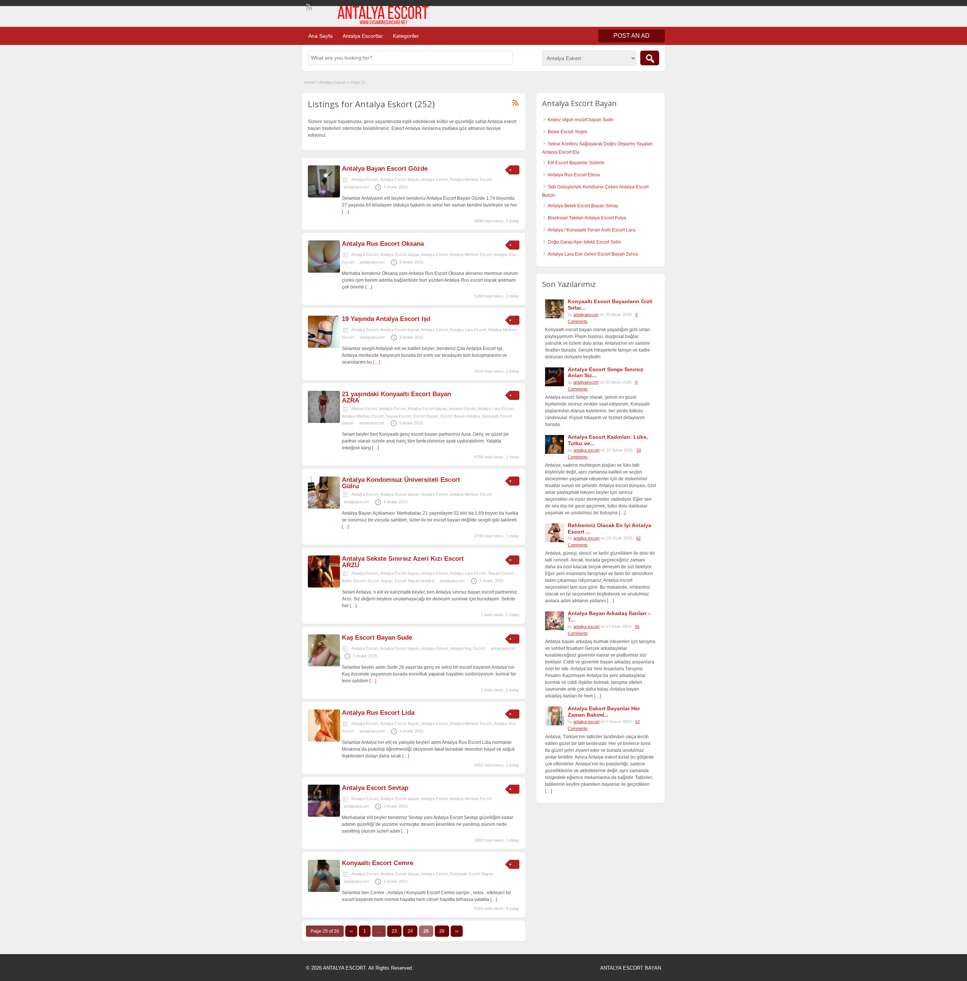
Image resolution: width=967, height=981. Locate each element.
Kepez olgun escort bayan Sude (580, 119)
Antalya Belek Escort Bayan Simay (583, 205)
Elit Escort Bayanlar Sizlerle (576, 162)
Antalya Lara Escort (468, 329)
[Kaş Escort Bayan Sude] (324, 665)
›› (456, 931)
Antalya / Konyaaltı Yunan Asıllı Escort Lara (591, 230)
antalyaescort (356, 187)
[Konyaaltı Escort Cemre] (324, 890)
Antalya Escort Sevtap (375, 787)
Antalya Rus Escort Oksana (383, 243)
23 (394, 931)
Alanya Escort (364, 408)
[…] (345, 211)
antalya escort (586, 450)
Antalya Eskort (332, 82)
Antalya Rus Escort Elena (574, 174)
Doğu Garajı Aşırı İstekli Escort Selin (584, 242)
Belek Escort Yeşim (567, 131)
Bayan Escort (398, 416)
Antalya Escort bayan (399, 179)
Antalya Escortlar (363, 36)
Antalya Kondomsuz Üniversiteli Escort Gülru (401, 483)
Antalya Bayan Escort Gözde (385, 168)
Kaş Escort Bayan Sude (377, 637)
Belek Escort (353, 580)
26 (442, 931)
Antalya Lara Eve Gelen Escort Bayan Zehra (593, 254)
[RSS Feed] (308, 6)
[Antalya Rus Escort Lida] (324, 740)
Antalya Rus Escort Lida (378, 712)
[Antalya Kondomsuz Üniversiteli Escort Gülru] (324, 507)
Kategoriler (406, 36)
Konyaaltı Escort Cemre (377, 863)
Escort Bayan (425, 416)
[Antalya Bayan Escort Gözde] (324, 196)
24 (410, 931)
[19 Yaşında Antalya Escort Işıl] (324, 346)
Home (309, 82)
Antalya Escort (364, 179)
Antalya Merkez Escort (471, 179)
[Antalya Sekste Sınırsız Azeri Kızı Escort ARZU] (324, 586)
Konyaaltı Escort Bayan (471, 873)
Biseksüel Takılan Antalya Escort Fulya (587, 218)
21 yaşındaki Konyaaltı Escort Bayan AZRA (396, 397)
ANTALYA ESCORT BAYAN (630, 968)
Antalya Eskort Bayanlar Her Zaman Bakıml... (604, 711)
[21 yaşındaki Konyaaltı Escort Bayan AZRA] (324, 421)
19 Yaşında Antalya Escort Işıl (386, 318)
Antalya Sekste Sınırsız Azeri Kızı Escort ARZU (403, 562)
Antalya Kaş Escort (467, 648)
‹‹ (351, 931)
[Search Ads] (649, 58)
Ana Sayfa (320, 36)
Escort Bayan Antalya (460, 416)
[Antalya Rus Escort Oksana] (324, 271)
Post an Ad (631, 35)
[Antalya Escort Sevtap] (324, 815)
